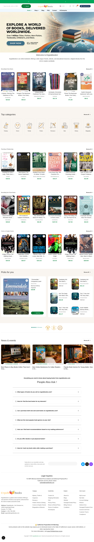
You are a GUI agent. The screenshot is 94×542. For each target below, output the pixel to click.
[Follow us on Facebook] (83, 464)
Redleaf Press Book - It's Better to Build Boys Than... (39, 173)
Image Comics (8, 258)
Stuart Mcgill (7, 219)
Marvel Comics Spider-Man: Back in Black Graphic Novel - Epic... (86, 255)
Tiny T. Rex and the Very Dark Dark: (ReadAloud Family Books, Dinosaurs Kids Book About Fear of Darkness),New (64, 309)
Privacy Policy (52, 502)
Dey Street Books (39, 219)
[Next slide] (91, 86)
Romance (53, 131)
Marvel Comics (39, 258)
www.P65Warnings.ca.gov (54, 531)
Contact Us (51, 495)
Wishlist (66, 500)
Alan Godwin (86, 176)
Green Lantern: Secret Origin (54, 255)
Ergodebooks (8, 97)
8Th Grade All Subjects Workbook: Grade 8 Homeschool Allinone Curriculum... (23, 217)
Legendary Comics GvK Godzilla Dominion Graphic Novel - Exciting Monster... (23, 255)
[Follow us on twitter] (87, 464)
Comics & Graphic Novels (39, 505)
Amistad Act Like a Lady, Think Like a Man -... (7, 173)
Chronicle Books (83, 297)
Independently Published (39, 96)
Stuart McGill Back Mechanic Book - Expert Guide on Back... (7, 217)
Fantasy (6, 131)
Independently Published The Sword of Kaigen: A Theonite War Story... (39, 93)
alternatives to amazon (12, 364)
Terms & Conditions (53, 507)
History (76, 131)
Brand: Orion (33, 283)
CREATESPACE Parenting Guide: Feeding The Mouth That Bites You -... (70, 173)
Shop (36, 10)
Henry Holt (70, 219)
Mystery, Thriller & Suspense (37, 497)
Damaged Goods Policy (70, 502)
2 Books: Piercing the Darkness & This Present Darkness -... (7, 94)
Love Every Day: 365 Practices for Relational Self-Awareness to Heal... (55, 173)
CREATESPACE (70, 176)
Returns (81, 502)
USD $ (63, 6)
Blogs (65, 498)
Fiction (41, 131)
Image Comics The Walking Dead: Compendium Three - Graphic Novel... (70, 255)
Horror (17, 131)
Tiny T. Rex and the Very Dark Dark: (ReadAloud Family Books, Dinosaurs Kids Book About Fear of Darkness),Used (85, 294)
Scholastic (55, 96)
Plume (70, 97)
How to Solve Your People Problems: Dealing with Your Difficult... (86, 173)
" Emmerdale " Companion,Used (36, 280)
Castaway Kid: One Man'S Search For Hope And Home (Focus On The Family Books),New (85, 280)
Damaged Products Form (86, 507)
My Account (82, 495)
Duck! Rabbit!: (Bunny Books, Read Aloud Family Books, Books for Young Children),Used (85, 309)
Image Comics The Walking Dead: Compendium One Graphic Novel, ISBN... (7, 255)
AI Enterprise (51, 509)
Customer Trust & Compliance (83, 513)
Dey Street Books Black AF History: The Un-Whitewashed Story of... (39, 217)
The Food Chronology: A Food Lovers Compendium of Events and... (54, 217)
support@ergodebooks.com (47, 482)
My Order (81, 498)
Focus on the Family (63, 283)
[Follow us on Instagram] (91, 464)
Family (29, 131)
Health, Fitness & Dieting (38, 502)
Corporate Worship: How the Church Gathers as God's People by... (86, 217)
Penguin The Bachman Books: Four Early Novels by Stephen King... (23, 94)
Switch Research (86, 96)
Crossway (86, 219)
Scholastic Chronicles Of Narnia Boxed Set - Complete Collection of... (54, 93)
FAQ (49, 500)
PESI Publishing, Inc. (55, 176)
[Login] (70, 6)
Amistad (8, 176)
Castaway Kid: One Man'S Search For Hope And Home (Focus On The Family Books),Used (64, 280)
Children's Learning (42, 364)
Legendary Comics (23, 258)
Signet (23, 97)
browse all (89, 69)
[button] (6, 91)
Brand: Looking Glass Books (39, 176)
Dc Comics (55, 258)
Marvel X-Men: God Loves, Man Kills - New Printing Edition (39, 255)
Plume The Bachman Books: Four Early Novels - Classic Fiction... (70, 94)
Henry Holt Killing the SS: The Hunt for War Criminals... (70, 217)
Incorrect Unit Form (84, 509)
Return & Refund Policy (54, 505)
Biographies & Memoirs (38, 507)
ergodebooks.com (37, 536)
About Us (66, 495)
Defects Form (82, 505)
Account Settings (83, 500)
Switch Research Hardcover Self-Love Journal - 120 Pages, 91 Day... (86, 93)
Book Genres (71, 364)
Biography (88, 131)
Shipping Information (53, 498)
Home (28, 10)
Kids (65, 131)
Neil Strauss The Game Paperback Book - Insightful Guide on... (23, 173)
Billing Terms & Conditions (68, 506)
